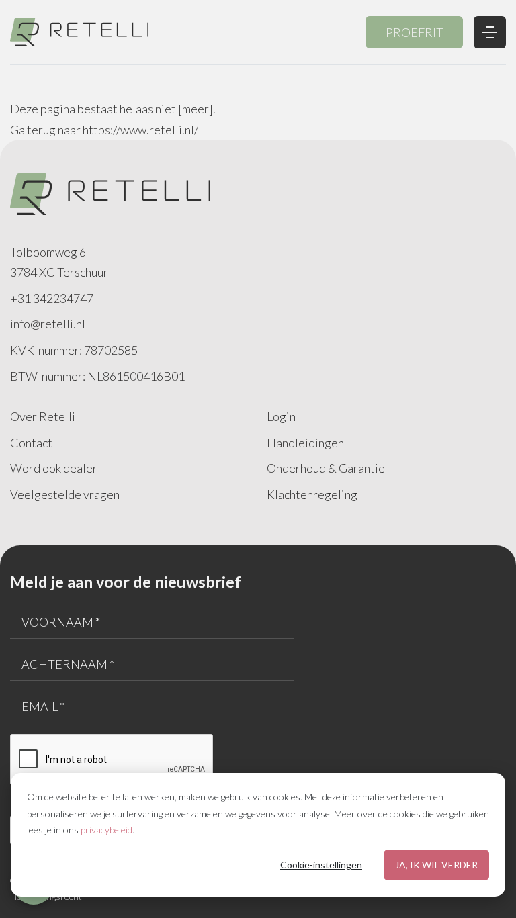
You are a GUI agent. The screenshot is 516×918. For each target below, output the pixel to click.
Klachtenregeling (312, 494)
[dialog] (258, 835)
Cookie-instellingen (321, 864)
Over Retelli (42, 416)
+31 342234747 (51, 298)
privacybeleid (106, 829)
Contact (31, 442)
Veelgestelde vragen (65, 494)
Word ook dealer (53, 468)
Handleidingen (305, 442)
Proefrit (414, 32)
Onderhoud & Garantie (326, 468)
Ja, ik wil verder (436, 864)
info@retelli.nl (47, 323)
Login (281, 416)
